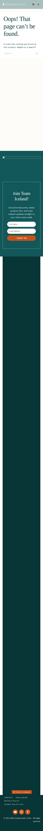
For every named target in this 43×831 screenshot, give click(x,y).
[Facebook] (27, 812)
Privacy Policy (11, 801)
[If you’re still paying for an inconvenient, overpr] (31, 556)
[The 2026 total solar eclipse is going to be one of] (12, 350)
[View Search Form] (33, 4)
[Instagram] (21, 812)
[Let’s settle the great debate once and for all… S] (12, 714)
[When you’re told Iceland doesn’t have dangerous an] (12, 561)
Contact (8, 797)
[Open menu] (38, 4)
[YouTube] (15, 812)
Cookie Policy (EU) (13, 804)
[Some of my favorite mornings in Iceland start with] (31, 370)
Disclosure (22, 797)
